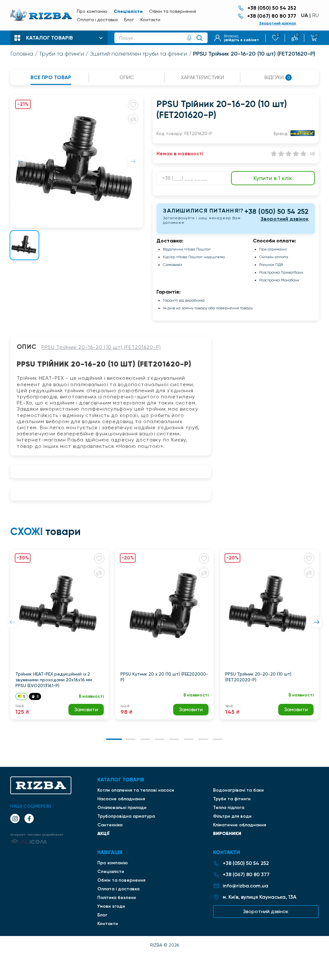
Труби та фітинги (61, 53)
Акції (103, 833)
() (312, 154)
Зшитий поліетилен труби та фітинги (138, 53)
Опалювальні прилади (122, 807)
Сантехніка (109, 825)
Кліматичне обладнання (239, 825)
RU (315, 15)
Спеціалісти (128, 11)
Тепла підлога (228, 807)
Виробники (227, 833)
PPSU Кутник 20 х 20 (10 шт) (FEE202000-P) (164, 676)
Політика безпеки (116, 897)
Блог (129, 19)
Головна (21, 53)
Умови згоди (111, 906)
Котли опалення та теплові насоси (135, 790)
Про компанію (92, 11)
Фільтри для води (232, 816)
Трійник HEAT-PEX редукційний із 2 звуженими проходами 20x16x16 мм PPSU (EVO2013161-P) (53, 679)
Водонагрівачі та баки (238, 790)
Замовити (86, 709)
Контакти (150, 19)
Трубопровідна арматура (126, 816)
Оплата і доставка (97, 19)
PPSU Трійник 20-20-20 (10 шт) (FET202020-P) (258, 676)
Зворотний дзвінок (277, 23)
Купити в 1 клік (272, 178)
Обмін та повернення (172, 11)
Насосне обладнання (121, 799)
